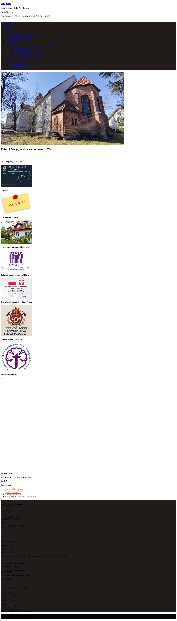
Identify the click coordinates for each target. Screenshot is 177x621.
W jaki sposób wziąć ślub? (21, 51)
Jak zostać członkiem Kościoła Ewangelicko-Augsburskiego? (33, 47)
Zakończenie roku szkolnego (14, 491)
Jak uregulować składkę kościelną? (24, 56)
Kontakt (7, 69)
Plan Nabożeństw (10, 25)
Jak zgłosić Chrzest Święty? (22, 49)
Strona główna (9, 23)
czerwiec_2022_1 (6, 154)
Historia (11, 28)
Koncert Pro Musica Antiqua (14, 489)
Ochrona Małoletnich (16, 40)
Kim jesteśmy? (14, 45)
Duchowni (12, 30)
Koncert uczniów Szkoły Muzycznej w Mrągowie (21, 496)
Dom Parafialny (14, 38)
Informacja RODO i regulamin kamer (21, 36)
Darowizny (8, 41)
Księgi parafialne (14, 32)
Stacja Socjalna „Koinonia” (18, 67)
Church (3, 618)
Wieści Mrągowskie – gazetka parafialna (22, 34)
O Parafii (8, 27)
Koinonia (8, 60)
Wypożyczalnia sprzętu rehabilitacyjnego (22, 65)
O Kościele (8, 43)
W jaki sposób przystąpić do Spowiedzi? (26, 53)
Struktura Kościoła (15, 58)
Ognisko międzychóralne (13, 493)
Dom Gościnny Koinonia (17, 62)
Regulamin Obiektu (19, 64)
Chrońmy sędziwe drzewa (13, 494)
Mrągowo (6, 3)
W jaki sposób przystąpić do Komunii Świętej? (28, 54)
